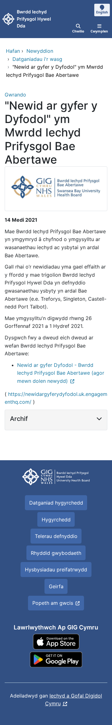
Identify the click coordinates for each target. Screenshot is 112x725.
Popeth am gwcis (52, 603)
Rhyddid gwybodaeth (56, 553)
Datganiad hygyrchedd (56, 503)
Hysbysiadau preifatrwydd (56, 569)
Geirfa (56, 586)
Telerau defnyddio (56, 536)
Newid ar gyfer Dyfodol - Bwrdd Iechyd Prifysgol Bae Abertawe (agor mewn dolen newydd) (60, 373)
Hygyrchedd (56, 519)
